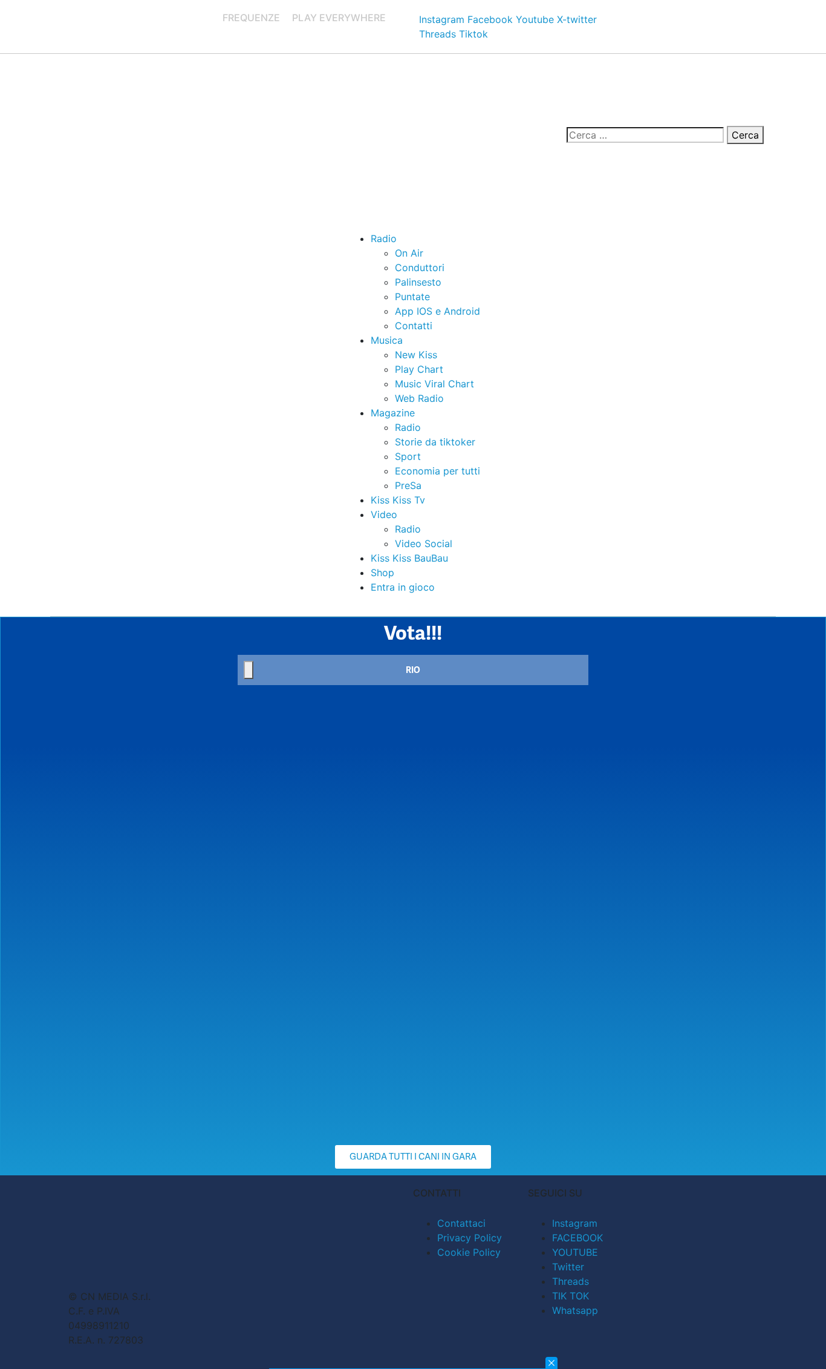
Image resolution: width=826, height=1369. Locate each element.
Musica (387, 340)
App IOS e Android (437, 311)
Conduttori (419, 267)
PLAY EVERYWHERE (339, 17)
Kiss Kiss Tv (398, 500)
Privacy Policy (469, 1238)
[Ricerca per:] (645, 135)
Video (384, 514)
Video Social (423, 543)
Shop (382, 572)
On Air (409, 253)
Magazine (393, 413)
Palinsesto (418, 282)
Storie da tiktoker (435, 442)
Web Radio (419, 398)
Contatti (413, 326)
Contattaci (461, 1223)
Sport (408, 456)
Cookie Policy (469, 1252)
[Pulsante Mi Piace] (248, 670)
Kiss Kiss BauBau (409, 558)
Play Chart (419, 369)
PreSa (408, 485)
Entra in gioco (403, 587)
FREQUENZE (251, 17)
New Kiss (416, 355)
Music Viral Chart (434, 384)
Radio (384, 238)
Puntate (412, 297)
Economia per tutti (437, 471)
